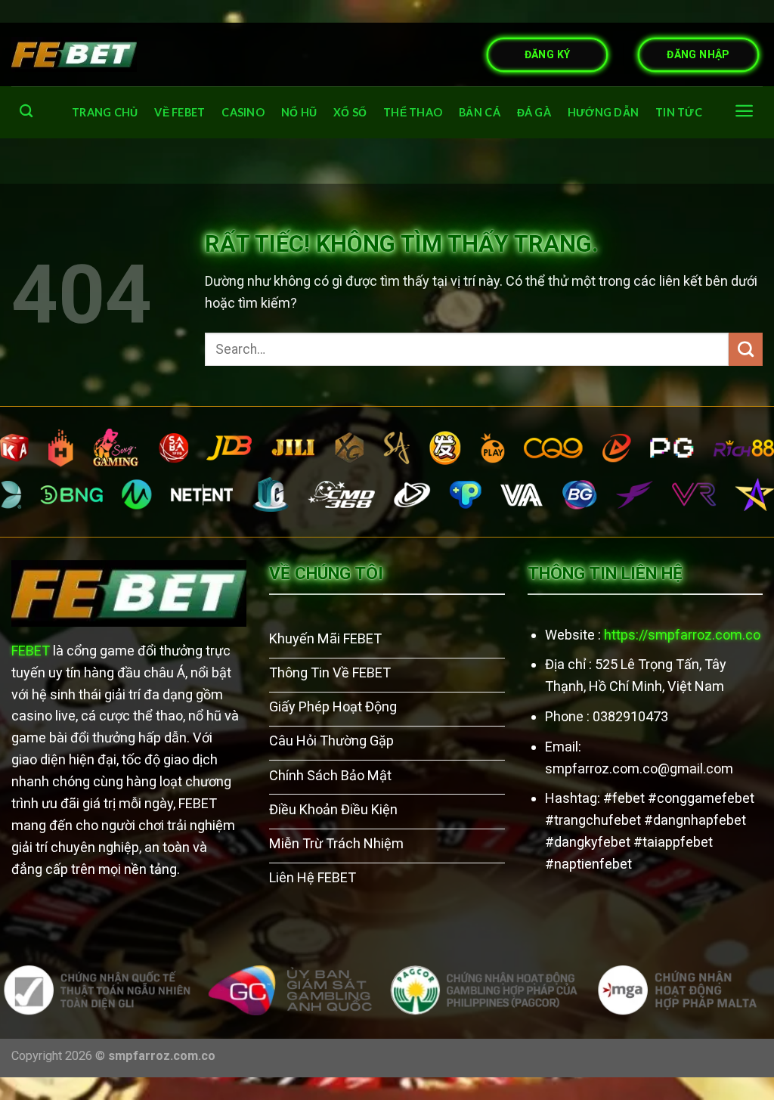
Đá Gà (534, 112)
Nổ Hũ (299, 112)
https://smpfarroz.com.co (682, 635)
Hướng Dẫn (603, 112)
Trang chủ (105, 112)
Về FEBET (179, 112)
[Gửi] (746, 349)
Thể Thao (412, 112)
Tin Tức (678, 112)
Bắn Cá (479, 112)
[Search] (26, 111)
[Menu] (744, 110)
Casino (243, 112)
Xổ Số (350, 112)
